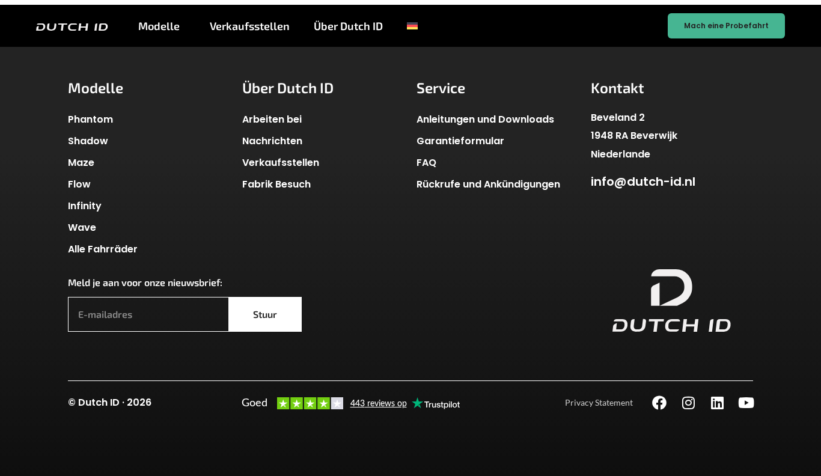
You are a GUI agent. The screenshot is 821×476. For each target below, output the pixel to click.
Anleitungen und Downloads (485, 119)
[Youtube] (746, 402)
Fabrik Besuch (276, 184)
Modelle (159, 26)
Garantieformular (460, 141)
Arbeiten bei (272, 119)
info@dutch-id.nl (643, 181)
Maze (81, 162)
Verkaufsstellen (250, 26)
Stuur (265, 314)
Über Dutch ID (348, 26)
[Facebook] (659, 402)
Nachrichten (272, 141)
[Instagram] (688, 402)
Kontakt (617, 87)
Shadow (88, 141)
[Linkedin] (717, 402)
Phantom (90, 119)
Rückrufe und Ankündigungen (488, 184)
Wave (82, 227)
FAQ (426, 162)
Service (441, 87)
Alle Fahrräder (103, 249)
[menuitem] (417, 26)
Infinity (85, 206)
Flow (79, 184)
